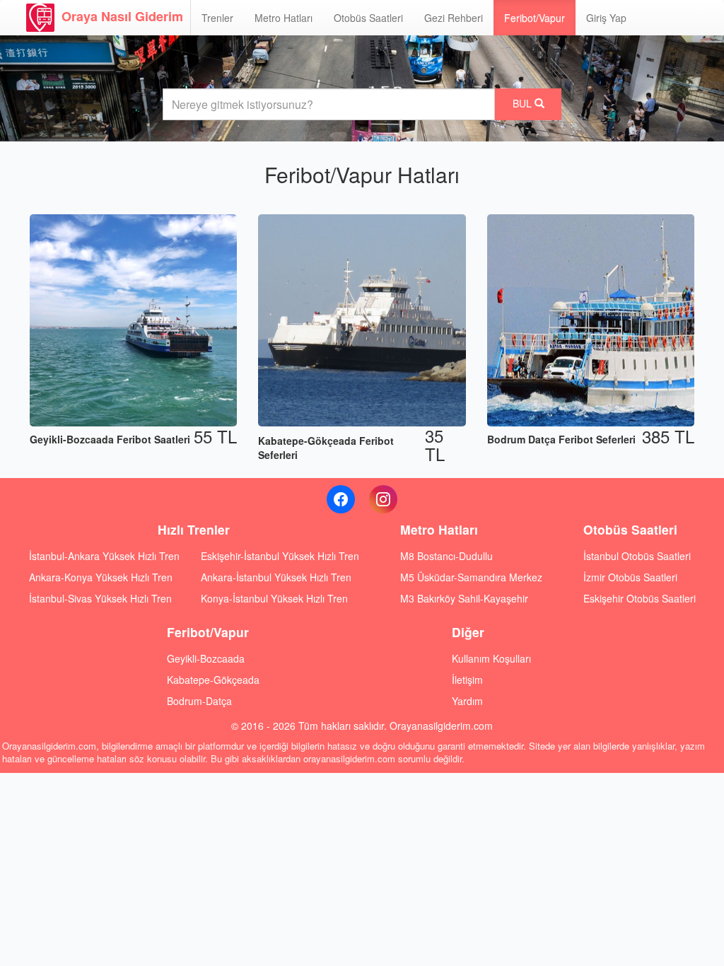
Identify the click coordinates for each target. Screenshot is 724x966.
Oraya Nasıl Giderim (122, 16)
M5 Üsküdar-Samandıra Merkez (471, 577)
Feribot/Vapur (534, 18)
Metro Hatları (284, 18)
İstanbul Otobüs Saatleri (637, 556)
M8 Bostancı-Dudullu (446, 556)
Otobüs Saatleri (368, 18)
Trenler (217, 18)
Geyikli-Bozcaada (206, 658)
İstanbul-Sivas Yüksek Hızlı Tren (100, 598)
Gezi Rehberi (453, 18)
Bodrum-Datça (199, 701)
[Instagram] (383, 499)
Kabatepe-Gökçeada (213, 680)
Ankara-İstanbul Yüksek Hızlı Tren (276, 577)
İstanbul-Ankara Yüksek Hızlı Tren (104, 556)
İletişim (467, 680)
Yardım (467, 701)
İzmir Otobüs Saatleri (630, 577)
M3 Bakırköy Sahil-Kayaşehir (464, 598)
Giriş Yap (606, 18)
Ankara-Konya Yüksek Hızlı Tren (101, 577)
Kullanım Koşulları (491, 658)
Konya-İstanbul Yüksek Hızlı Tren (274, 598)
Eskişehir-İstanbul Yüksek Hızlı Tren (280, 556)
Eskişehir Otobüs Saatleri (639, 598)
